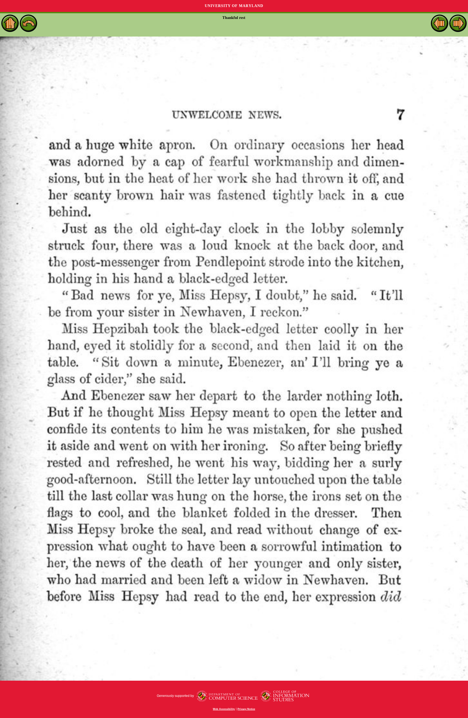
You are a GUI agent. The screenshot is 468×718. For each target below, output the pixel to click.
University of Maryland (234, 6)
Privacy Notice (246, 709)
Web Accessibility (224, 709)
